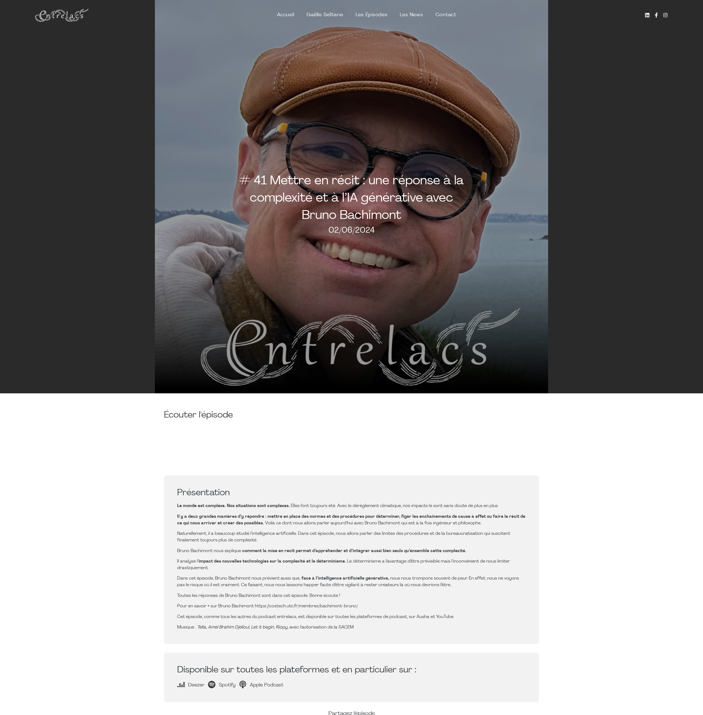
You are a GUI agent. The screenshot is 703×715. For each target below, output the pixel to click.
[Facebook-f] (656, 15)
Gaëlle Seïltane (324, 15)
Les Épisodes (371, 15)
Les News (411, 15)
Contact (446, 15)
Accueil (285, 15)
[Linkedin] (647, 15)
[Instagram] (665, 15)
